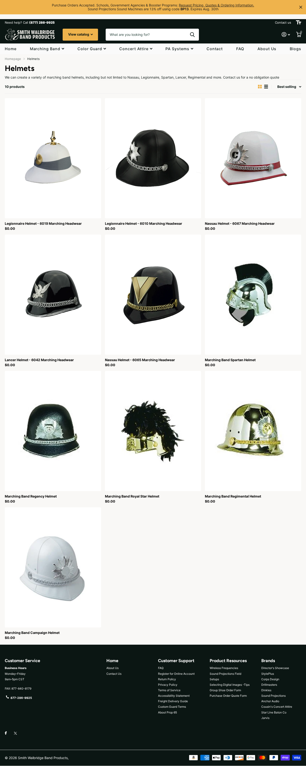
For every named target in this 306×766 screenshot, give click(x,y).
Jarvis (265, 718)
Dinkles (266, 690)
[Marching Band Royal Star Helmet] (153, 431)
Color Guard (89, 48)
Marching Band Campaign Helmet (32, 633)
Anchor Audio (270, 701)
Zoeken (192, 35)
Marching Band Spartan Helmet (230, 360)
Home (10, 48)
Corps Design (270, 679)
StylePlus (267, 673)
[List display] (266, 87)
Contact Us (113, 673)
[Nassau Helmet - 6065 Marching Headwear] (153, 295)
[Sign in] (285, 34)
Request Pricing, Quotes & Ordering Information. (216, 5)
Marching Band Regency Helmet (31, 496)
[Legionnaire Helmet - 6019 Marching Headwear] (53, 158)
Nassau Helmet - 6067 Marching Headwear (240, 223)
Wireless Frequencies (224, 668)
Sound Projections (273, 695)
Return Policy (167, 679)
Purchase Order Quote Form (228, 695)
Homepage (13, 59)
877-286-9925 (21, 698)
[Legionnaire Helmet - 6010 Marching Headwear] (153, 158)
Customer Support (176, 660)
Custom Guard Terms (172, 706)
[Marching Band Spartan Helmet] (253, 295)
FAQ (240, 48)
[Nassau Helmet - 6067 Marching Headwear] (253, 158)
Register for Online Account (176, 673)
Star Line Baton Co (273, 712)
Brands (268, 660)
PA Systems (177, 48)
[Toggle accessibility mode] (298, 22)
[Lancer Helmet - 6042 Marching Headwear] (53, 295)
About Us (267, 48)
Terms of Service (169, 690)
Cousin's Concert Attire (276, 706)
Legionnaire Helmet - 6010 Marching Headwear (143, 223)
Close (300, 7)
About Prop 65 (167, 712)
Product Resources (228, 660)
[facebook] (6, 733)
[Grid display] (260, 87)
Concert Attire (133, 48)
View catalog (79, 34)
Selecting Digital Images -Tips (230, 684)
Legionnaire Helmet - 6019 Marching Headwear (43, 223)
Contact (215, 48)
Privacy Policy (167, 684)
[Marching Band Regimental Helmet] (253, 431)
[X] (15, 733)
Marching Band (45, 48)
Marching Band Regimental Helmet (233, 496)
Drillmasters (269, 684)
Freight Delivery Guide (173, 701)
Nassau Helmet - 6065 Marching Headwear (140, 360)
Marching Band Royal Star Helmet (132, 496)
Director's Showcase (275, 668)
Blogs (295, 48)
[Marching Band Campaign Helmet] (53, 567)
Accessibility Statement (174, 695)
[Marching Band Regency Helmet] (53, 431)
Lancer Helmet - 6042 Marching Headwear (39, 360)
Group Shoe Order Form (225, 690)
